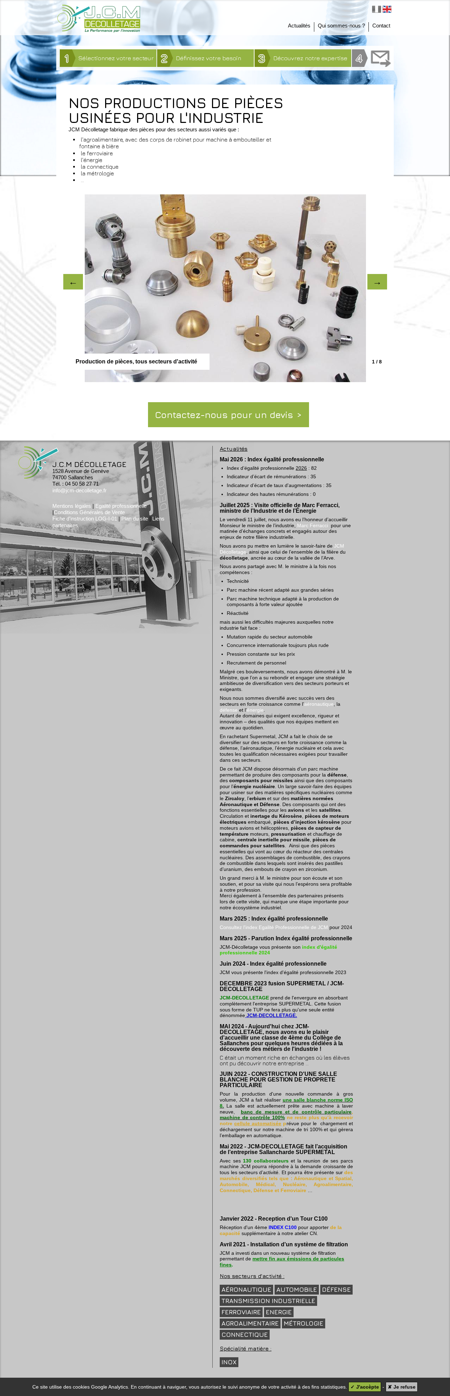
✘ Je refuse (402, 1387)
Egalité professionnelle (121, 506)
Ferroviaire (241, 1312)
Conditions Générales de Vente (89, 512)
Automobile (296, 1289)
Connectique (244, 1334)
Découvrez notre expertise (303, 58)
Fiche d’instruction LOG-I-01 (84, 519)
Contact (381, 26)
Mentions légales (71, 506)
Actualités (299, 26)
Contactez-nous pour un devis (224, 414)
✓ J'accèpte (365, 1387)
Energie (279, 1312)
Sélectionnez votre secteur (109, 58)
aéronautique (319, 704)
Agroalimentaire (250, 1323)
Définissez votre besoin (201, 58)
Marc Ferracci (312, 525)
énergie (255, 710)
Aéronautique (246, 1289)
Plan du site (134, 519)
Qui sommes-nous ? (341, 26)
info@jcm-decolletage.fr (79, 490)
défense (229, 710)
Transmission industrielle (268, 1300)
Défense (336, 1289)
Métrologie (303, 1323)
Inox (229, 1362)
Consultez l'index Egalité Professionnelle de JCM (274, 927)
